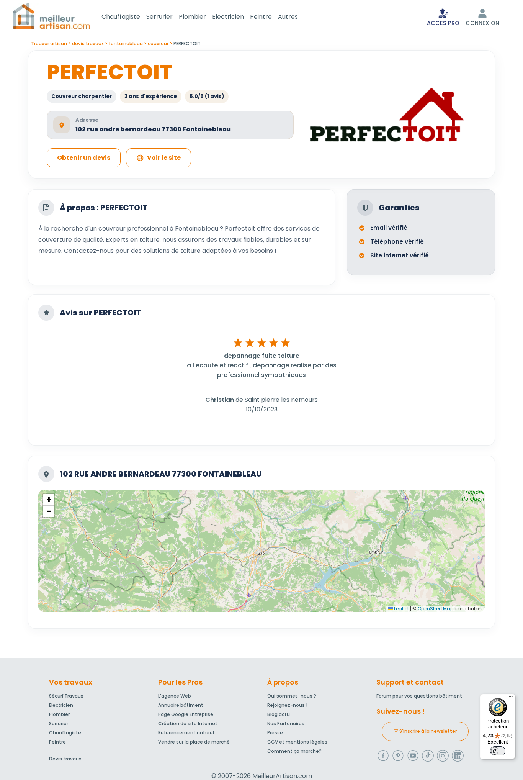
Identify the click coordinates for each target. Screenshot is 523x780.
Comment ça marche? (294, 751)
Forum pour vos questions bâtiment (419, 696)
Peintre (261, 16)
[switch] (497, 750)
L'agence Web (174, 696)
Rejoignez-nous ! (287, 705)
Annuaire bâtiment (180, 705)
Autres (288, 16)
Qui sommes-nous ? (291, 696)
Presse (275, 732)
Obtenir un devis (83, 157)
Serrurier (159, 16)
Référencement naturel (186, 732)
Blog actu (278, 714)
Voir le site (164, 157)
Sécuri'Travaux (66, 696)
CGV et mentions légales (297, 742)
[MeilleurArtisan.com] (51, 15)
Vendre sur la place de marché (194, 742)
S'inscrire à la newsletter (427, 731)
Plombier (192, 16)
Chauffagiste (120, 16)
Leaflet (401, 608)
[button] (48, 500)
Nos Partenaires (285, 723)
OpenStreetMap (435, 608)
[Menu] (510, 698)
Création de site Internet (187, 723)
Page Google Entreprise (185, 714)
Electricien (228, 16)
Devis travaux (65, 758)
